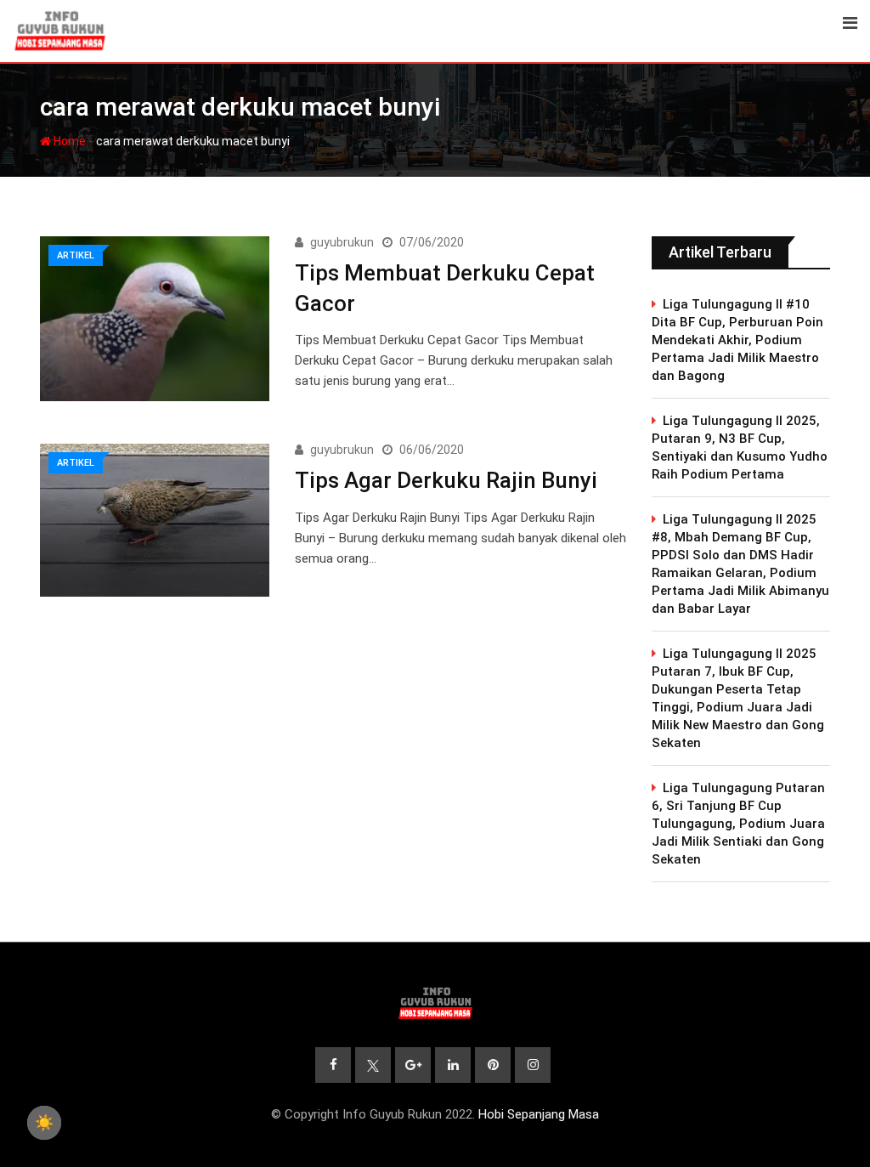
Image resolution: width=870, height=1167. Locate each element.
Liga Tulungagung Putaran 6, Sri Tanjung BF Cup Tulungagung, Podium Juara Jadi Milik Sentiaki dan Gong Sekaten (738, 823)
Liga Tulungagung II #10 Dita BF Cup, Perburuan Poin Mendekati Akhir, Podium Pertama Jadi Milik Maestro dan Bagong (737, 340)
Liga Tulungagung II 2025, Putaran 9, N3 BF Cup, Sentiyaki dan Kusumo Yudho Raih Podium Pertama (740, 447)
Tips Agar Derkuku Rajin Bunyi (446, 480)
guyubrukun (342, 242)
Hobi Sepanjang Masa (538, 1114)
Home (68, 141)
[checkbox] (44, 1123)
